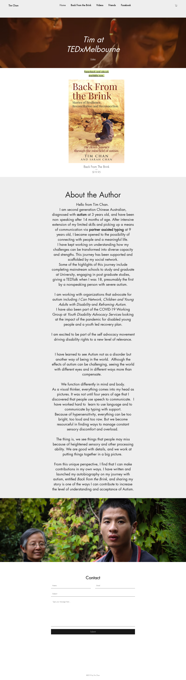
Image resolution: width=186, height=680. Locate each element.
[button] (176, 5)
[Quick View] (96, 121)
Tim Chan (14, 5)
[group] (96, 127)
